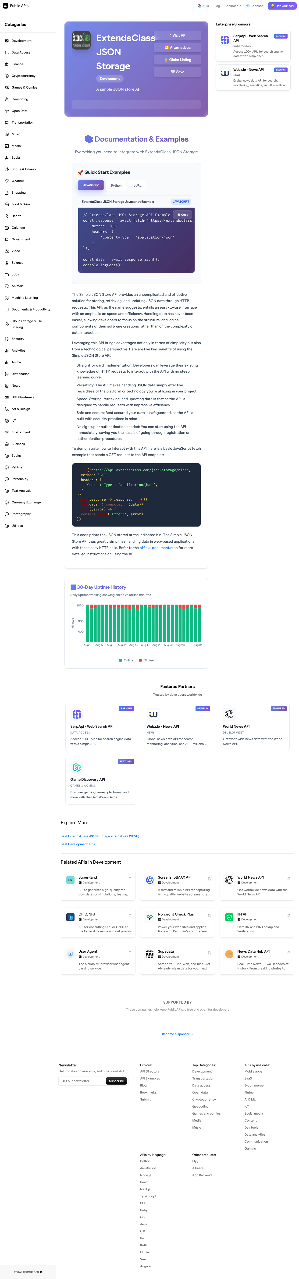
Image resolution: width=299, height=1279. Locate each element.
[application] (136, 626)
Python (116, 186)
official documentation (159, 547)
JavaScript (91, 185)
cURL (137, 186)
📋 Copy (182, 214)
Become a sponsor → (177, 1034)
